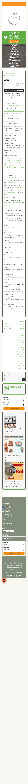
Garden (17, 56)
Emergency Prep (14, 49)
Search (7, 375)
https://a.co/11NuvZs (13, 182)
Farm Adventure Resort (13, 567)
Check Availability (14, 408)
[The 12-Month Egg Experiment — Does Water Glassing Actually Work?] (14, 471)
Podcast (13, 70)
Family (14, 51)
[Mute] (18, 90)
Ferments (13, 54)
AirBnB (14, 37)
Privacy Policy (17, 572)
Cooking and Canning (14, 43)
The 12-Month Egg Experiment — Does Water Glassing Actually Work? (13, 484)
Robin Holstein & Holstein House (14, 34)
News (14, 67)
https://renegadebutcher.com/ (13, 105)
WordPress (9, 572)
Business (13, 40)
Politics (13, 72)
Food (10, 56)
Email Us (5, 521)
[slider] (21, 90)
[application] (14, 90)
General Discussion (14, 62)
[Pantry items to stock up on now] (14, 444)
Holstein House (14, 65)
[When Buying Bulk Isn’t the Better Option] (10, 422)
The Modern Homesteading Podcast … (7, 326)
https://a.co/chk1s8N (10, 177)
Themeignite (10, 570)
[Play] (6, 90)
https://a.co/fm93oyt (10, 192)
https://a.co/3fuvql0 (15, 187)
